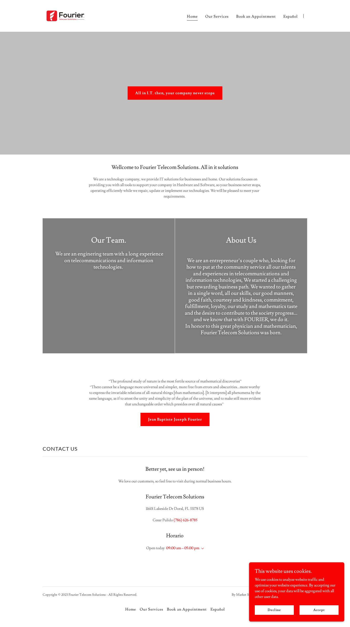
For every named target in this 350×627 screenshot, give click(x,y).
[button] (202, 548)
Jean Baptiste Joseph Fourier (175, 419)
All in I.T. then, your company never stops (175, 93)
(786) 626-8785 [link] (185, 520)
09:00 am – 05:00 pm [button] (182, 548)
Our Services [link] (217, 16)
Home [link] (192, 16)
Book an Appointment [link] (256, 16)
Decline (274, 610)
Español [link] (290, 16)
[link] (65, 15)
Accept (319, 610)
